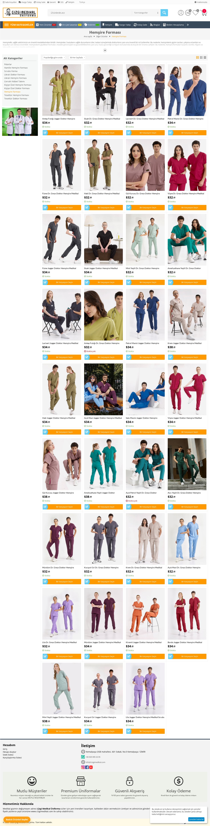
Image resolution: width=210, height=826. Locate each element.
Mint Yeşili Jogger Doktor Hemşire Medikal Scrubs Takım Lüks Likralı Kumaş (61, 717)
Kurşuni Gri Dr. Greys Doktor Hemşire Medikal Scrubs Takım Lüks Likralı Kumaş (102, 567)
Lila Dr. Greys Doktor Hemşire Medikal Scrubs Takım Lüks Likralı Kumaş (59, 642)
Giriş (5, 749)
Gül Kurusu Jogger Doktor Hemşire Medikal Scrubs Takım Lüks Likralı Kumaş (60, 492)
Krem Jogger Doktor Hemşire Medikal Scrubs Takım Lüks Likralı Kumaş (185, 343)
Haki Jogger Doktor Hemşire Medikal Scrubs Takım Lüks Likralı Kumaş (58, 418)
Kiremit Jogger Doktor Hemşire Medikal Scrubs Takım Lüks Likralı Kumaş (144, 642)
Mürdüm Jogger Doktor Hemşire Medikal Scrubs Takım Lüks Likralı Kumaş (102, 642)
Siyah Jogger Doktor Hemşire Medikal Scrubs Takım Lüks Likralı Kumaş (101, 268)
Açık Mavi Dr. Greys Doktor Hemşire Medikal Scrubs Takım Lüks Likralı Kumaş (186, 567)
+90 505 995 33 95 (92, 757)
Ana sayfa (88, 36)
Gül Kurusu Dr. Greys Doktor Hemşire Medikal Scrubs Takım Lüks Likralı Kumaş (144, 193)
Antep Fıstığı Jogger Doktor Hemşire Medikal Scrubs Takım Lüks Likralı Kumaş (60, 118)
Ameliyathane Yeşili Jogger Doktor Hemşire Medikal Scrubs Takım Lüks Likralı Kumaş (103, 492)
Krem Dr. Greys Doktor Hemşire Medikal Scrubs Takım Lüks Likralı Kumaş (144, 567)
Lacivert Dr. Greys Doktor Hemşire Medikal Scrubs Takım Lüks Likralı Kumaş (145, 118)
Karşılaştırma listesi (12, 757)
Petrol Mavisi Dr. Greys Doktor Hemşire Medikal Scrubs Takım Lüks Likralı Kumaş (186, 118)
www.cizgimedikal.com (42, 811)
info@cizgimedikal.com (95, 762)
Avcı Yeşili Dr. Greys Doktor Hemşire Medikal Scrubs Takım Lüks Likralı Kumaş (186, 492)
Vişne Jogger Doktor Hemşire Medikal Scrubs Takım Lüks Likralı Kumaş (185, 418)
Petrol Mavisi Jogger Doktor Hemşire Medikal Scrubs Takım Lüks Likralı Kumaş (144, 343)
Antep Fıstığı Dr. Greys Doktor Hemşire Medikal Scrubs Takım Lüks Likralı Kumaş (102, 343)
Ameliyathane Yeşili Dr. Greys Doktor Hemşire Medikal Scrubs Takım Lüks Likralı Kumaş (186, 268)
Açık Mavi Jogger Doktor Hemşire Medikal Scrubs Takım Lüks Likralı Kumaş (103, 418)
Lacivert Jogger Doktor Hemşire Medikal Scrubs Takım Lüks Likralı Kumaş (60, 343)
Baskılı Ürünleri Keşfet (17, 819)
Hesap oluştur (9, 752)
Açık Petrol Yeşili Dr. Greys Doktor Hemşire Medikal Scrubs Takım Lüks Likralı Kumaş (145, 492)
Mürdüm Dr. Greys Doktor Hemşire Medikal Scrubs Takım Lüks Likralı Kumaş (60, 567)
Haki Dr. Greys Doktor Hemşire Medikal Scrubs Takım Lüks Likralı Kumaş (102, 193)
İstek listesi (8, 754)
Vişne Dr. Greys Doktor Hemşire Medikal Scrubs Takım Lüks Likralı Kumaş (186, 193)
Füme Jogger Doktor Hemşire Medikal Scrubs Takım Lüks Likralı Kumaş (59, 268)
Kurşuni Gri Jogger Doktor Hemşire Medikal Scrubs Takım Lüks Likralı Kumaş (102, 717)
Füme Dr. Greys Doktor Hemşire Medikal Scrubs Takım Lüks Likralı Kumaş (60, 193)
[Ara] (164, 12)
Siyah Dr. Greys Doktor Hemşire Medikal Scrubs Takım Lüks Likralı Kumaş (102, 118)
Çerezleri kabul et (196, 819)
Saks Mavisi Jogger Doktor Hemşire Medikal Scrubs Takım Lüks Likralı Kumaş (144, 418)
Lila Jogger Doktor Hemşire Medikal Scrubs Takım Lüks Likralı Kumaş (145, 717)
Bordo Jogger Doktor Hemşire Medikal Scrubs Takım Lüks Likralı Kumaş (185, 642)
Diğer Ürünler (102, 36)
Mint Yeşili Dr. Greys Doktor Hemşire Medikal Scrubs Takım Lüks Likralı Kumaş (144, 268)
